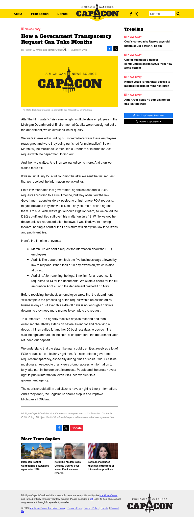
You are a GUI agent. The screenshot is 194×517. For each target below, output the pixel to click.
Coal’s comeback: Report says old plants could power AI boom (147, 43)
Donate (62, 13)
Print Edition (39, 13)
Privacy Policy (91, 508)
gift (91, 499)
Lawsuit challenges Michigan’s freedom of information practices (101, 465)
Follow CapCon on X (150, 121)
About (18, 13)
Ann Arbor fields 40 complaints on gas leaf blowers (147, 101)
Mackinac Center (108, 495)
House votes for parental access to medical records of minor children (147, 84)
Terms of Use (74, 508)
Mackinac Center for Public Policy (47, 508)
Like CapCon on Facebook (149, 115)
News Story (32, 28)
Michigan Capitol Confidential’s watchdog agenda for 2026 (35, 465)
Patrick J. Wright (33, 49)
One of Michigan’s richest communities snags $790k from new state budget (148, 64)
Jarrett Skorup (55, 49)
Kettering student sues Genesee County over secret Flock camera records (68, 467)
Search (178, 13)
